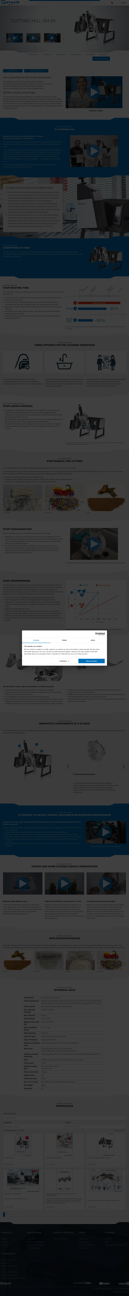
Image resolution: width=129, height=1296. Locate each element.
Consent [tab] (36, 640)
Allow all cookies (91, 661)
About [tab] (93, 640)
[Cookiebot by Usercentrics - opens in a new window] (96, 634)
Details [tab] (64, 640)
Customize (63, 661)
